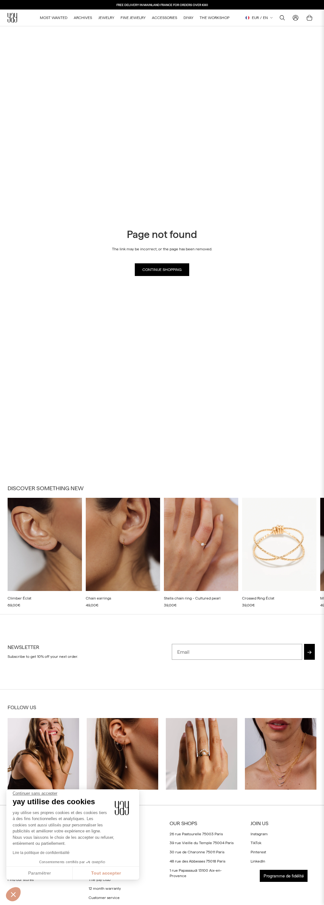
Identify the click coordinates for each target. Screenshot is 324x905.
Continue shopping (162, 269)
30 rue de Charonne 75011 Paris (197, 852)
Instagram (259, 833)
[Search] (282, 18)
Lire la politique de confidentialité (41, 852)
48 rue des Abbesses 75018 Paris (197, 861)
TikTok (256, 843)
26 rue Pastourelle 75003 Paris (196, 833)
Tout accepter (106, 873)
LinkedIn (258, 861)
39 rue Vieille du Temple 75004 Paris (202, 843)
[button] (13, 894)
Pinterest (258, 852)
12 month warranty (105, 888)
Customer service (104, 897)
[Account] (295, 18)
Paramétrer (39, 873)
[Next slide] (309, 553)
